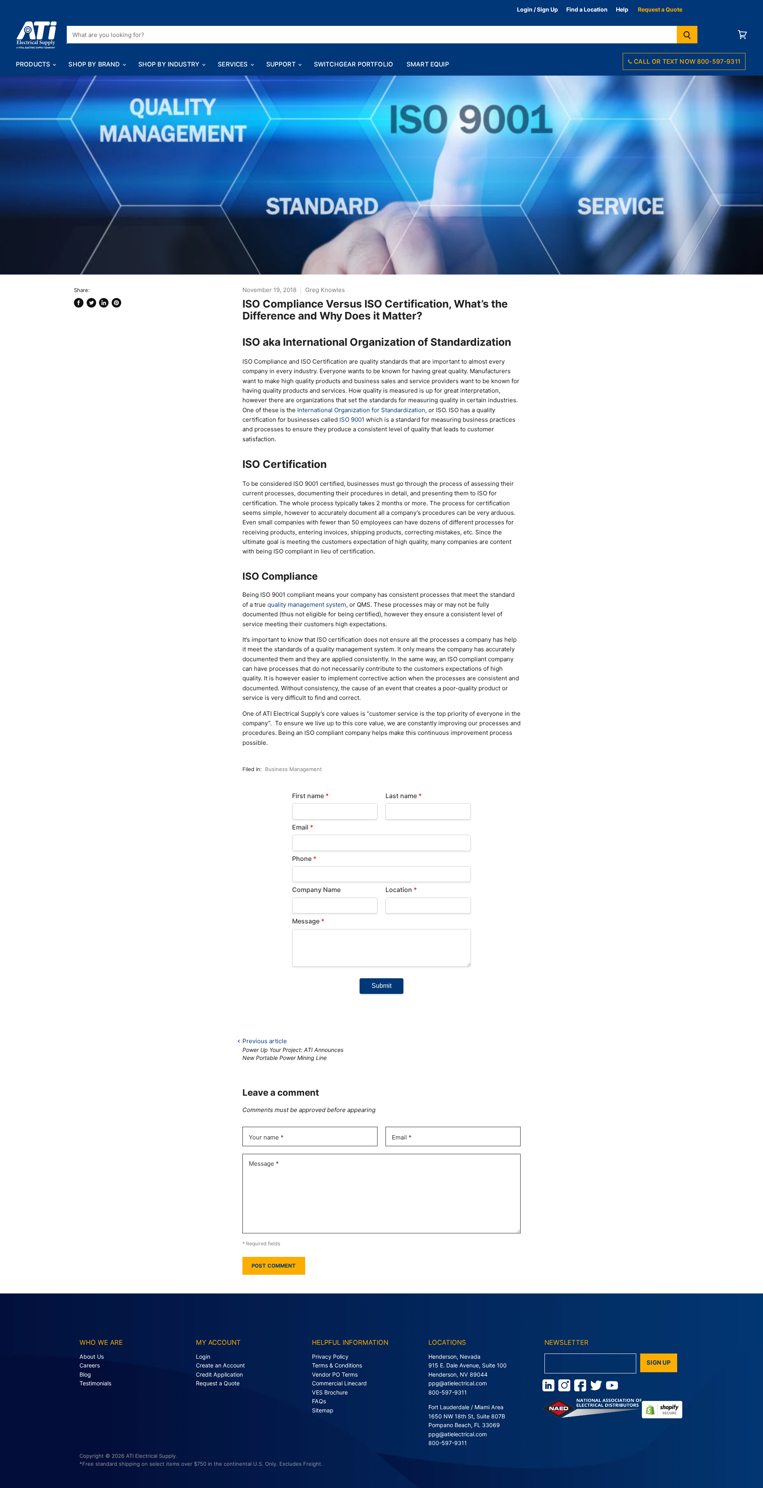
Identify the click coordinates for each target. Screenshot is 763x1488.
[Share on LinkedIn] (103, 303)
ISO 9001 (351, 419)
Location (401, 889)
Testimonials (95, 1383)
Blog (85, 1374)
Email (302, 827)
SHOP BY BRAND (94, 64)
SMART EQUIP (428, 64)
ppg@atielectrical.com (457, 1383)
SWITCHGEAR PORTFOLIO (353, 64)
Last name (403, 795)
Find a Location (587, 9)
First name (310, 795)
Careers (89, 1365)
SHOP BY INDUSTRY (169, 64)
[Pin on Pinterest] (116, 303)
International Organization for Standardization (361, 410)
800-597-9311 (447, 1392)
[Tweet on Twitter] (91, 303)
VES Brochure (330, 1392)
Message (308, 921)
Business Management (293, 769)
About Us (91, 1356)
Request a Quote (660, 9)
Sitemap (322, 1410)
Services (233, 64)
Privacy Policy (330, 1356)
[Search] (687, 34)
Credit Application (219, 1374)
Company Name (316, 889)
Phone (304, 858)
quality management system (306, 604)
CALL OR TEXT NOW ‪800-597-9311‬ (686, 61)
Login (203, 1356)
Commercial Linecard (339, 1383)
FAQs (319, 1401)
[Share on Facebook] (78, 303)
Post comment (274, 1265)
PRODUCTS (34, 64)
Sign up (659, 1362)
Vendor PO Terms (335, 1374)
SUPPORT (281, 64)
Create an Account (220, 1365)
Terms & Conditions (337, 1365)
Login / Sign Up (537, 9)
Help (622, 9)
